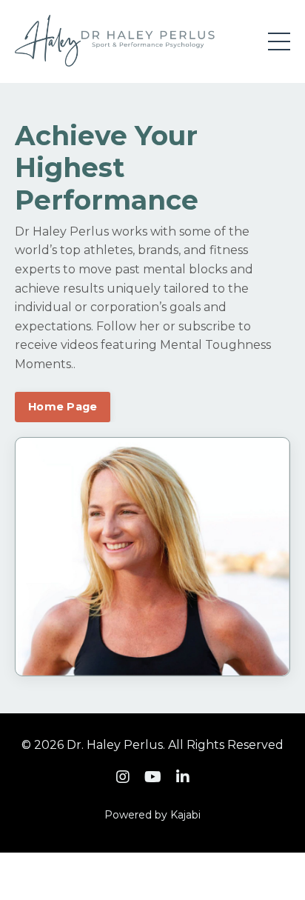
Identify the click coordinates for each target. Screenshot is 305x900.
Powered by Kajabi (152, 814)
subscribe (206, 326)
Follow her (128, 326)
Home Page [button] (62, 406)
